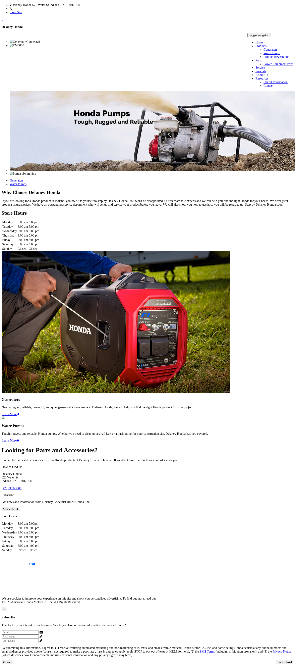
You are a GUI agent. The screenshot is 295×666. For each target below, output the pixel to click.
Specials (260, 71)
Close (6, 662)
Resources (262, 78)
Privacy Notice (11, 557)
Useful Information (275, 82)
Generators (270, 49)
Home (259, 42)
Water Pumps (271, 53)
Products (261, 46)
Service (260, 67)
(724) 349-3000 (22, 8)
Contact (268, 85)
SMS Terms (9, 578)
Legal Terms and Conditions (20, 571)
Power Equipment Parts (278, 64)
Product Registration (276, 56)
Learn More (9, 414)
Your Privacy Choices (15, 564)
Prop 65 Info (10, 584)
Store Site (16, 12)
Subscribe (9, 509)
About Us (261, 74)
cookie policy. (165, 598)
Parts (258, 60)
